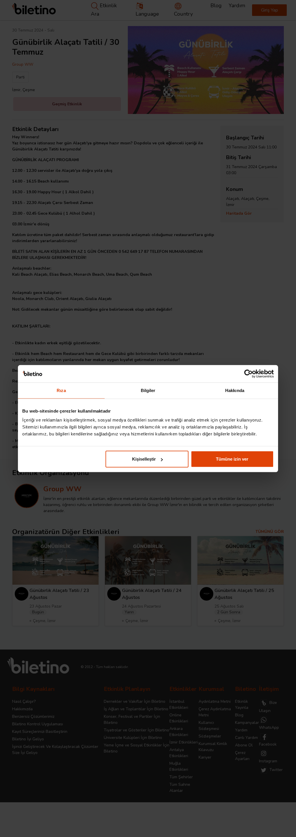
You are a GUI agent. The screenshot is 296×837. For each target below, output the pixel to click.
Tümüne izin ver (232, 459)
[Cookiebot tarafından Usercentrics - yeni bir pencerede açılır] (248, 373)
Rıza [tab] (61, 390)
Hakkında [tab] (234, 390)
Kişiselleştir (144, 459)
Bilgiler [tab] (148, 390)
